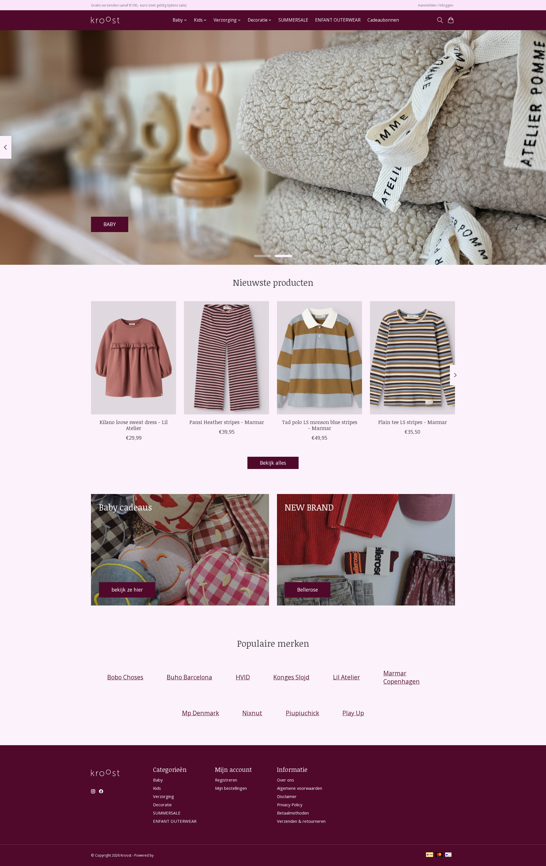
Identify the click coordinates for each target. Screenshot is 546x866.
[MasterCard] (439, 855)
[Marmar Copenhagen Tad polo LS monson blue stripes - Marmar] (319, 357)
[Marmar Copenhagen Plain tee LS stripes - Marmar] (412, 357)
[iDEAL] (429, 855)
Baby (158, 780)
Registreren (226, 780)
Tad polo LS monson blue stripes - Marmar (319, 425)
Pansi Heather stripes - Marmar (226, 422)
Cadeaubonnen (383, 20)
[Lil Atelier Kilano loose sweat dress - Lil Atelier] (133, 357)
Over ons (285, 780)
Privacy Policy (289, 804)
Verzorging (163, 796)
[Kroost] (105, 20)
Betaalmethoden (293, 813)
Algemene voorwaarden (299, 788)
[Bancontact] (448, 855)
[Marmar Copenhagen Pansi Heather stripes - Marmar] (226, 357)
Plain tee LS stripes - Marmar (412, 422)
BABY (110, 224)
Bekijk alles (273, 462)
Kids (157, 788)
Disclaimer (287, 796)
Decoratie (162, 804)
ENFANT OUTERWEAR (338, 20)
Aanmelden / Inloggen (435, 5)
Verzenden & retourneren (301, 821)
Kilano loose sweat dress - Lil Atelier (133, 425)
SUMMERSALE (293, 20)
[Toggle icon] (440, 20)
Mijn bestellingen (231, 788)
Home (159, 20)
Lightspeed (163, 855)
